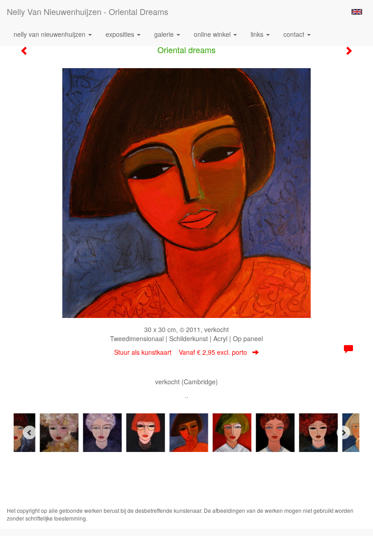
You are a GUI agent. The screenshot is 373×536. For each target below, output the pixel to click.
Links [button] (258, 34)
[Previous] (29, 432)
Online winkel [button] (213, 34)
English (357, 12)
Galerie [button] (165, 34)
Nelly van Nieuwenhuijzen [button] (50, 34)
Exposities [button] (121, 34)
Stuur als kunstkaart (180, 352)
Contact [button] (294, 34)
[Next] (343, 432)
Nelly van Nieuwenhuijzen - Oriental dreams (87, 11)
